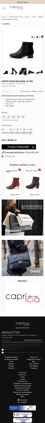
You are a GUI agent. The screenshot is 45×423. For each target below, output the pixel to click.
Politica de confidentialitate (22, 392)
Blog (33, 361)
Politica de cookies (22, 394)
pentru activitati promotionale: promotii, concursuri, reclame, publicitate (22, 352)
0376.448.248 (32, 152)
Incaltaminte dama (16, 17)
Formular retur (22, 381)
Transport (33, 368)
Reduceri (11, 368)
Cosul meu (22, 375)
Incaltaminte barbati (11, 359)
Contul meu (23, 372)
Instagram (23, 402)
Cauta (22, 377)
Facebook (23, 400)
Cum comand (33, 364)
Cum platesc (33, 366)
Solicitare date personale (22, 386)
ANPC (22, 397)
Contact (22, 379)
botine (34, 17)
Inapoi (7, 24)
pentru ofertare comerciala (11, 349)
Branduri (11, 364)
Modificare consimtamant (22, 383)
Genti (11, 361)
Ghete (27, 17)
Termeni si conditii (22, 390)
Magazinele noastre (34, 359)
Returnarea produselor (22, 388)
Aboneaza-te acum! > (33, 340)
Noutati (11, 366)
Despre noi (34, 357)
